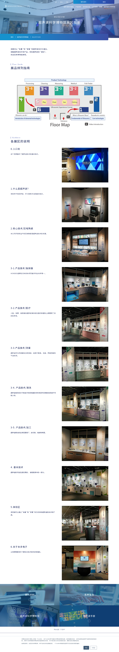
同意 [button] (86, 647)
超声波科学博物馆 (22, 37)
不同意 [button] (93, 647)
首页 (12, 37)
